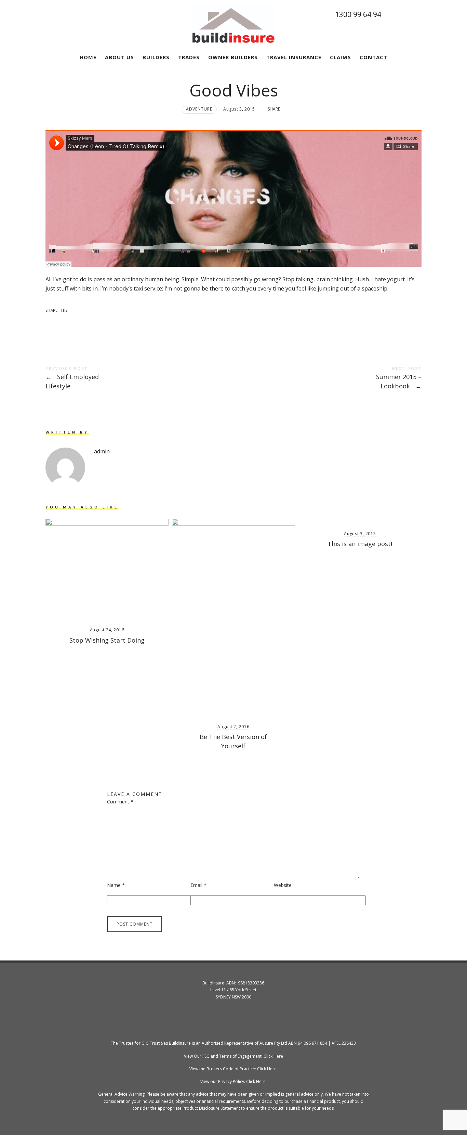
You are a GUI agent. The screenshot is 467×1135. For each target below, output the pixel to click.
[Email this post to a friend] (105, 321)
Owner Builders (233, 57)
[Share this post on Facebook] (51, 321)
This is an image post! (360, 544)
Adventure (199, 109)
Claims (340, 57)
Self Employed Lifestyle (139, 378)
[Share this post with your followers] (65, 321)
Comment (120, 801)
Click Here (273, 1056)
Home (88, 57)
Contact (373, 57)
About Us (119, 57)
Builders (156, 57)
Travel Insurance (293, 57)
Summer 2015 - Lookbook (328, 378)
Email (198, 885)
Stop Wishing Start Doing (107, 640)
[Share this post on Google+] (92, 321)
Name (116, 885)
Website (283, 885)
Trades (189, 57)
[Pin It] (78, 321)
